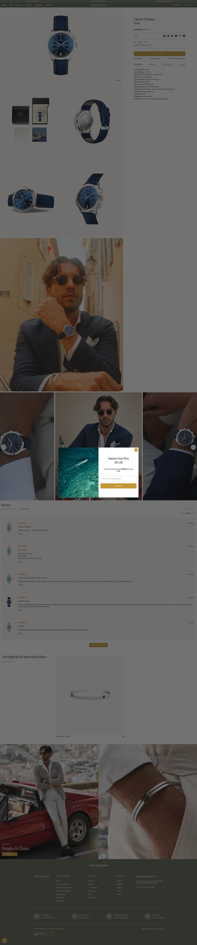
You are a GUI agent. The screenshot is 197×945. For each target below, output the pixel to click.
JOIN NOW (118, 486)
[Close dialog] (136, 450)
